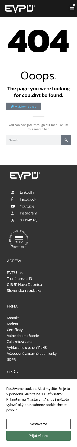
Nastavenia (38, 424)
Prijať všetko (38, 435)
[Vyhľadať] (66, 140)
